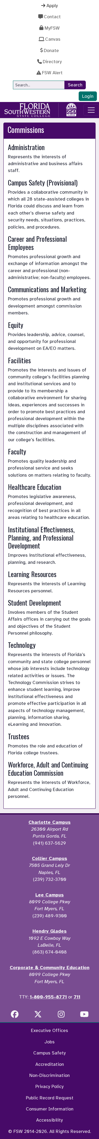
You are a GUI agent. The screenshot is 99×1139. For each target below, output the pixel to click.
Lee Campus (49, 895)
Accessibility (49, 1120)
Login (87, 96)
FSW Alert (52, 73)
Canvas (52, 39)
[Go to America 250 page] (71, 109)
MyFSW (52, 28)
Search (75, 85)
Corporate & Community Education (49, 967)
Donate (51, 50)
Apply (52, 5)
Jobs (49, 1042)
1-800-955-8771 (48, 997)
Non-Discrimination (49, 1075)
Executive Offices (49, 1030)
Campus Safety (49, 1053)
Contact (52, 17)
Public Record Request (49, 1098)
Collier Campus (49, 858)
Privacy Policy (49, 1086)
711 (77, 997)
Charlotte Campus (49, 822)
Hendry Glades (49, 931)
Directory (52, 61)
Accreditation (49, 1064)
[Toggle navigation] (91, 110)
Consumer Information (49, 1109)
